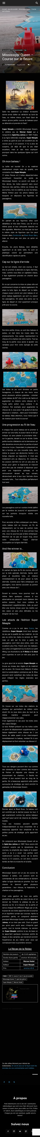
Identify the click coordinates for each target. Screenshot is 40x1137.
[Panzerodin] (3, 65)
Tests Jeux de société (17, 50)
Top (25, 50)
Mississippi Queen (8, 979)
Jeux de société (13, 9)
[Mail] (21, 993)
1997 (10, 976)
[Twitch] (26, 1131)
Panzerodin (11, 64)
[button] (3, 3)
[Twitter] (25, 993)
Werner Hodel (18, 982)
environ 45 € (29, 968)
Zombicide (17, 235)
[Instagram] (9, 1082)
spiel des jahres (21, 979)
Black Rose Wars (30, 235)
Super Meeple (7, 982)
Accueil (4, 9)
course (16, 976)
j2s (21, 976)
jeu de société (28, 976)
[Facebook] (4, 1082)
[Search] (37, 3)
